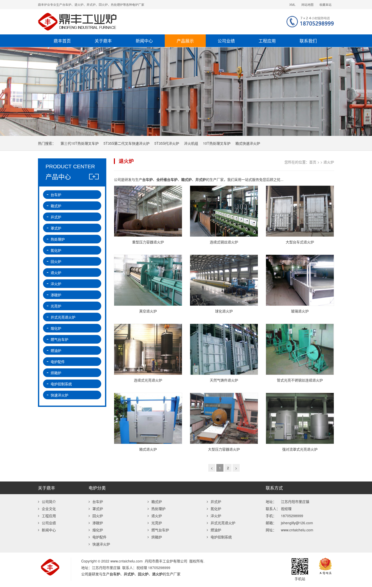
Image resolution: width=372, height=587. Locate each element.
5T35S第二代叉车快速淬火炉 (127, 143)
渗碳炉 (56, 294)
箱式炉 (56, 205)
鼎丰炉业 (126, 21)
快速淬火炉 (59, 394)
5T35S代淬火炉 (166, 143)
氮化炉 (56, 250)
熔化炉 (56, 328)
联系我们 (308, 41)
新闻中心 (144, 41)
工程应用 (267, 41)
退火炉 (328, 161)
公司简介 (49, 501)
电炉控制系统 (61, 383)
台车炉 (56, 194)
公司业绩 (226, 41)
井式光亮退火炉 (63, 317)
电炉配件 (58, 361)
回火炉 (56, 261)
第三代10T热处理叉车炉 (79, 143)
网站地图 (307, 4)
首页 (312, 161)
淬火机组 (191, 143)
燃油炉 (56, 350)
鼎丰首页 (62, 41)
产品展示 (185, 41)
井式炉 (56, 216)
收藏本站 (325, 4)
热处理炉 (58, 239)
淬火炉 (56, 283)
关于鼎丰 (103, 41)
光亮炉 (56, 305)
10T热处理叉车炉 (217, 143)
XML (292, 4)
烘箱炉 (56, 372)
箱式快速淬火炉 (247, 143)
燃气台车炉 (59, 339)
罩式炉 (56, 227)
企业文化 (49, 508)
